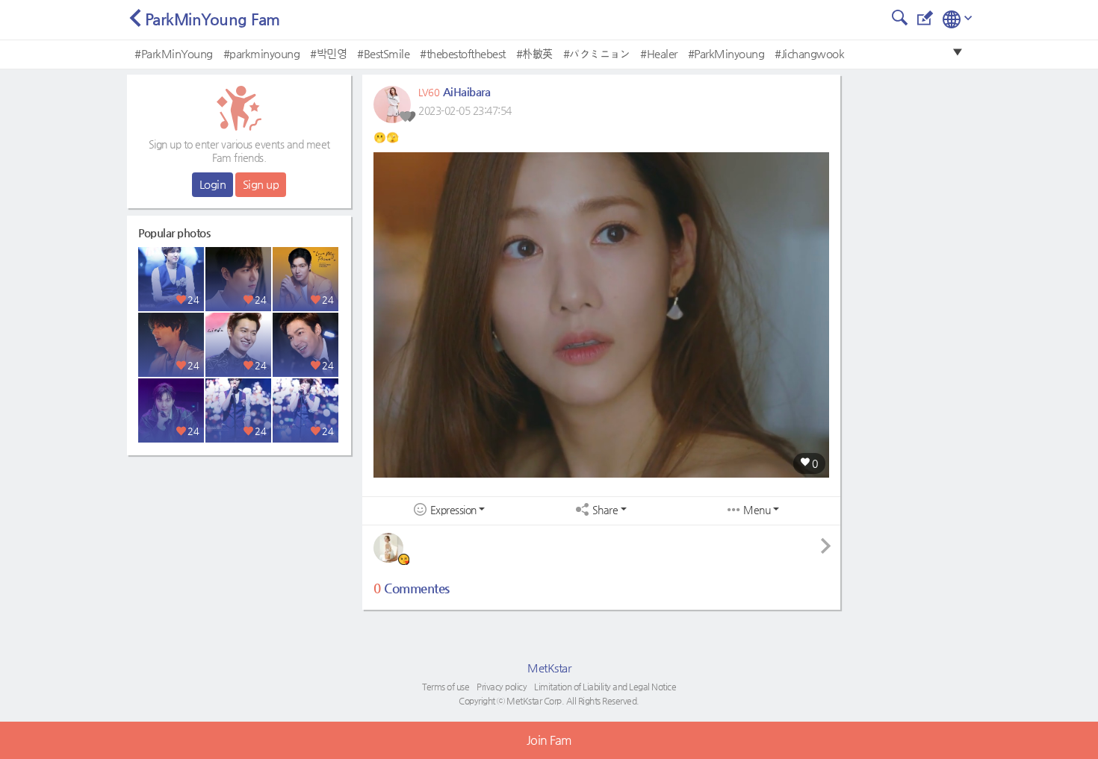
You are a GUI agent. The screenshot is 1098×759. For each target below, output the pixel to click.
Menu (756, 510)
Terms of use (445, 686)
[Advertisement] (239, 556)
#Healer (658, 53)
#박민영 (328, 53)
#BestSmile (383, 53)
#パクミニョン (596, 53)
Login (212, 184)
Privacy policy (502, 686)
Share (605, 510)
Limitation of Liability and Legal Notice (605, 686)
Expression (453, 510)
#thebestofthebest (463, 53)
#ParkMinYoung (173, 53)
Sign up (261, 184)
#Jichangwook (809, 53)
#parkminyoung (261, 53)
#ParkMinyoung (726, 53)
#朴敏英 (534, 53)
